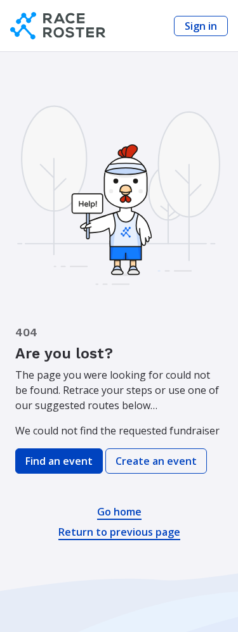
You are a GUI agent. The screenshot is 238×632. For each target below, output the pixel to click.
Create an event (156, 461)
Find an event (59, 461)
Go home (119, 512)
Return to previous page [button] (119, 532)
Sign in (201, 26)
